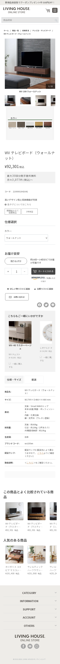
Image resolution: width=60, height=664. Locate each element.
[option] (30, 64)
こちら (40, 453)
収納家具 (25, 30)
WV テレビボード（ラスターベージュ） (13, 525)
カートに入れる (46, 271)
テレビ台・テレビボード (41, 30)
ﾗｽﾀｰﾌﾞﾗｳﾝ (21, 128)
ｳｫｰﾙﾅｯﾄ (48, 128)
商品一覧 (15, 30)
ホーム (6, 30)
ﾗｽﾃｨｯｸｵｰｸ (39, 128)
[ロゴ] (16, 9)
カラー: (8, 231)
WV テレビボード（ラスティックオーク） (35, 525)
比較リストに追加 (45, 288)
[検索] (56, 20)
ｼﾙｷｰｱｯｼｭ (30, 128)
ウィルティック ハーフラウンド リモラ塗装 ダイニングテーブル (35, 568)
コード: (8, 191)
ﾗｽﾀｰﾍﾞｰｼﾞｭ (12, 128)
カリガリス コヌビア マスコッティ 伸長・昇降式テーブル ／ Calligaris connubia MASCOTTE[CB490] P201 (13, 568)
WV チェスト (14, 354)
